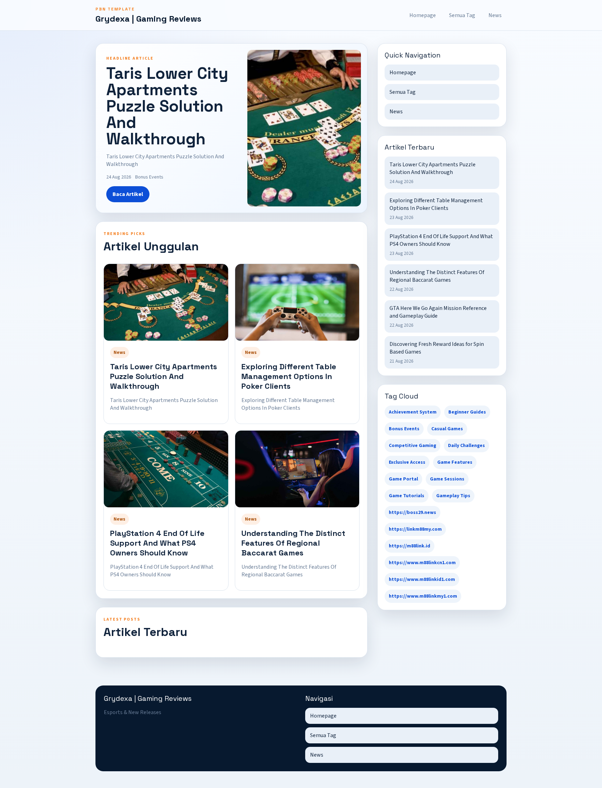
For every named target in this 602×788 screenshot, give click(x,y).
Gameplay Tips (453, 495)
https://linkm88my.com (415, 529)
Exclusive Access (407, 462)
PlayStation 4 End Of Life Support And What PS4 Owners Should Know (157, 543)
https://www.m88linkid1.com (422, 579)
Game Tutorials (406, 495)
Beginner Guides (467, 412)
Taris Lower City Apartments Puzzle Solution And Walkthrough (163, 376)
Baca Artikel (128, 194)
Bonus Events (404, 428)
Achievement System (413, 412)
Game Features (454, 462)
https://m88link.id (409, 546)
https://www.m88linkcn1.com (422, 562)
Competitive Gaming (412, 445)
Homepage (422, 15)
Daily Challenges (466, 445)
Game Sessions (447, 479)
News (495, 15)
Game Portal (403, 479)
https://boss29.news (412, 512)
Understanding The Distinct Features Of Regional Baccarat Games (293, 543)
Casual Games (447, 428)
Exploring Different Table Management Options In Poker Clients (288, 376)
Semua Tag (462, 15)
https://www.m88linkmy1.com (423, 596)
